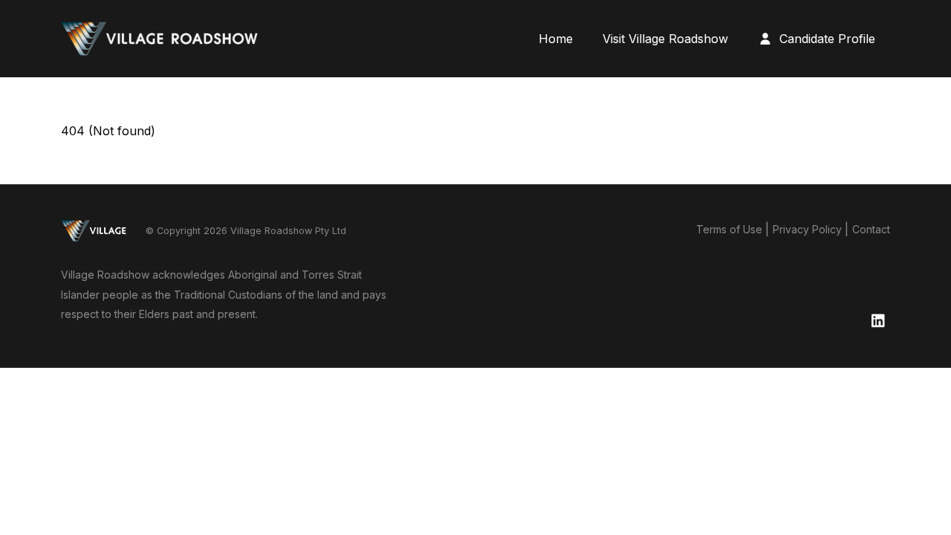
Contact (871, 229)
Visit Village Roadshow (665, 38)
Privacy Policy (807, 229)
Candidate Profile (825, 38)
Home (556, 38)
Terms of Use (729, 229)
